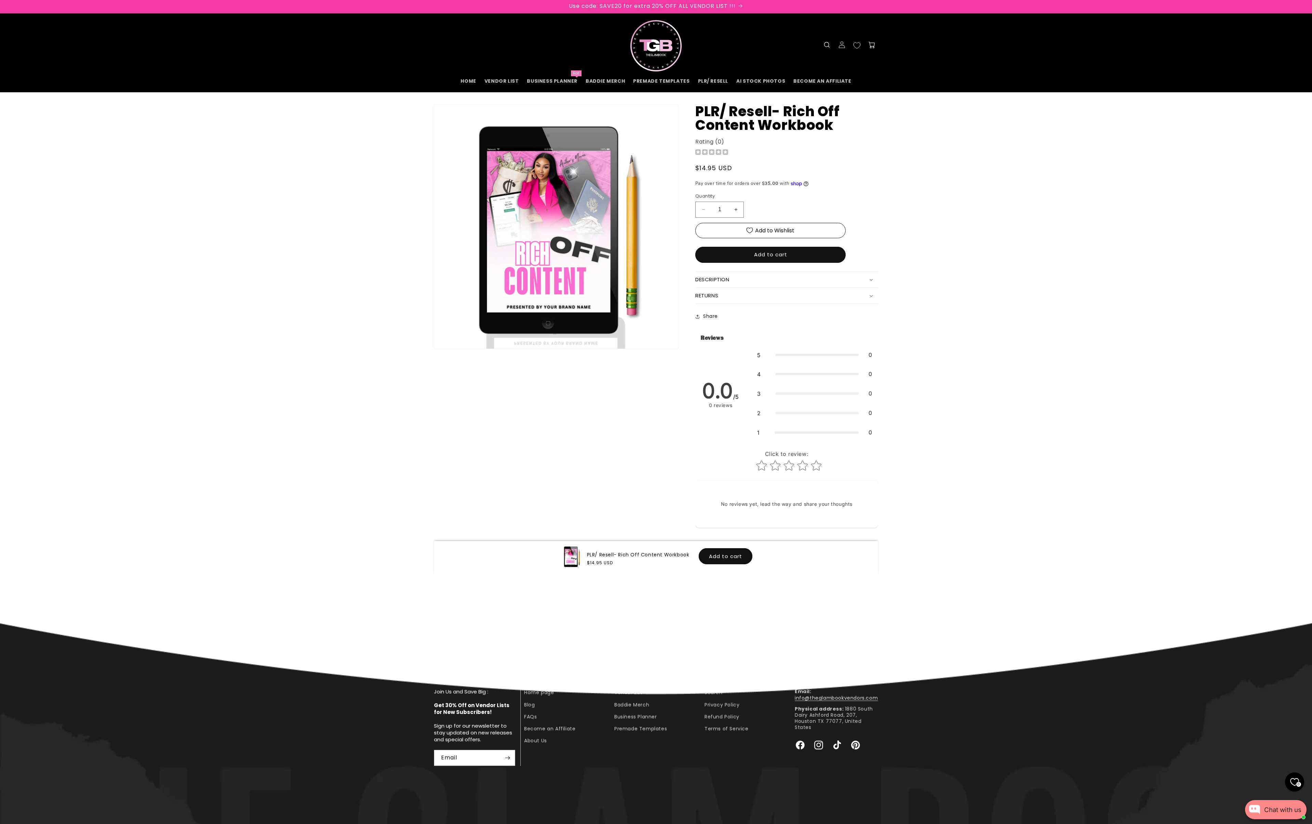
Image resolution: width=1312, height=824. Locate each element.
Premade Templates (640, 728)
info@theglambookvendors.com (836, 697)
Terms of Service (727, 728)
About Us (535, 740)
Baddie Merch (631, 704)
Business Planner (635, 716)
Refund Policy (722, 716)
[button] (826, 44)
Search (714, 692)
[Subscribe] (507, 758)
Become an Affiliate (549, 728)
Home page (539, 692)
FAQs (530, 716)
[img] (711, 153)
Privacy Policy (722, 704)
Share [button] (710, 316)
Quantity (705, 196)
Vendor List (628, 692)
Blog (529, 704)
